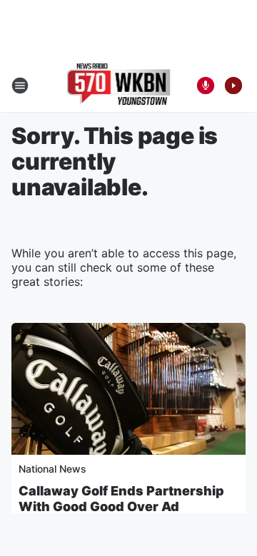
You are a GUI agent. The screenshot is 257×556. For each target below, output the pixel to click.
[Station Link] (118, 85)
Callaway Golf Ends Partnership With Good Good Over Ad (121, 498)
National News (52, 469)
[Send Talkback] (205, 85)
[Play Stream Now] (233, 85)
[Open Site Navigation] (20, 85)
